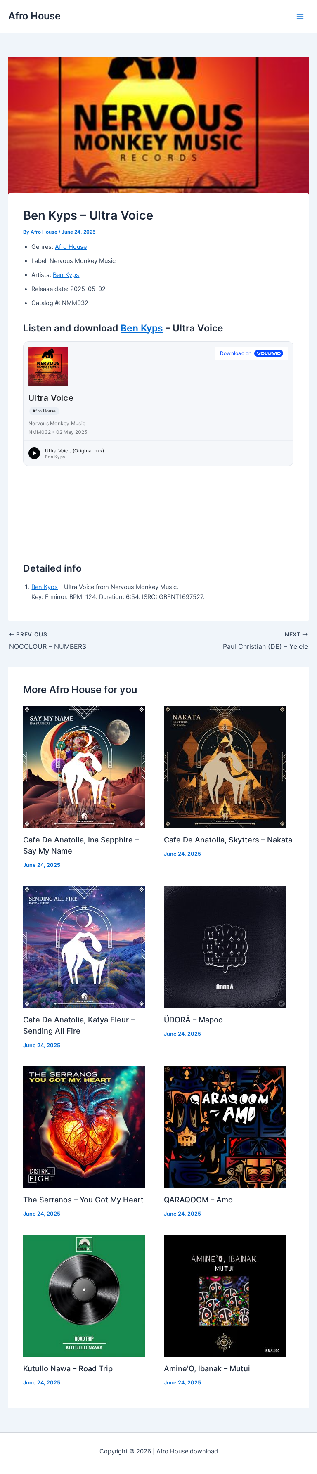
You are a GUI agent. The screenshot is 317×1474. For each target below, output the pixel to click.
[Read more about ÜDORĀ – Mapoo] (225, 946)
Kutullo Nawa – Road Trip (68, 1368)
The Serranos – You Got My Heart (83, 1199)
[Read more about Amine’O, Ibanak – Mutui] (225, 1295)
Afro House (34, 16)
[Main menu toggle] (300, 16)
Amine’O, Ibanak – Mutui (207, 1368)
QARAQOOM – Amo (198, 1199)
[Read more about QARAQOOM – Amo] (225, 1127)
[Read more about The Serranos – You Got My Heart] (84, 1127)
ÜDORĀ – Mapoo (193, 1019)
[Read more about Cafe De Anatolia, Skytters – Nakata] (225, 766)
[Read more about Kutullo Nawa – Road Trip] (84, 1295)
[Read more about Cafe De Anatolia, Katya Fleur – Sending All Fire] (84, 946)
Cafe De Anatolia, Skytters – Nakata (228, 839)
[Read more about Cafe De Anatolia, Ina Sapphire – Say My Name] (84, 766)
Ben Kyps (66, 275)
